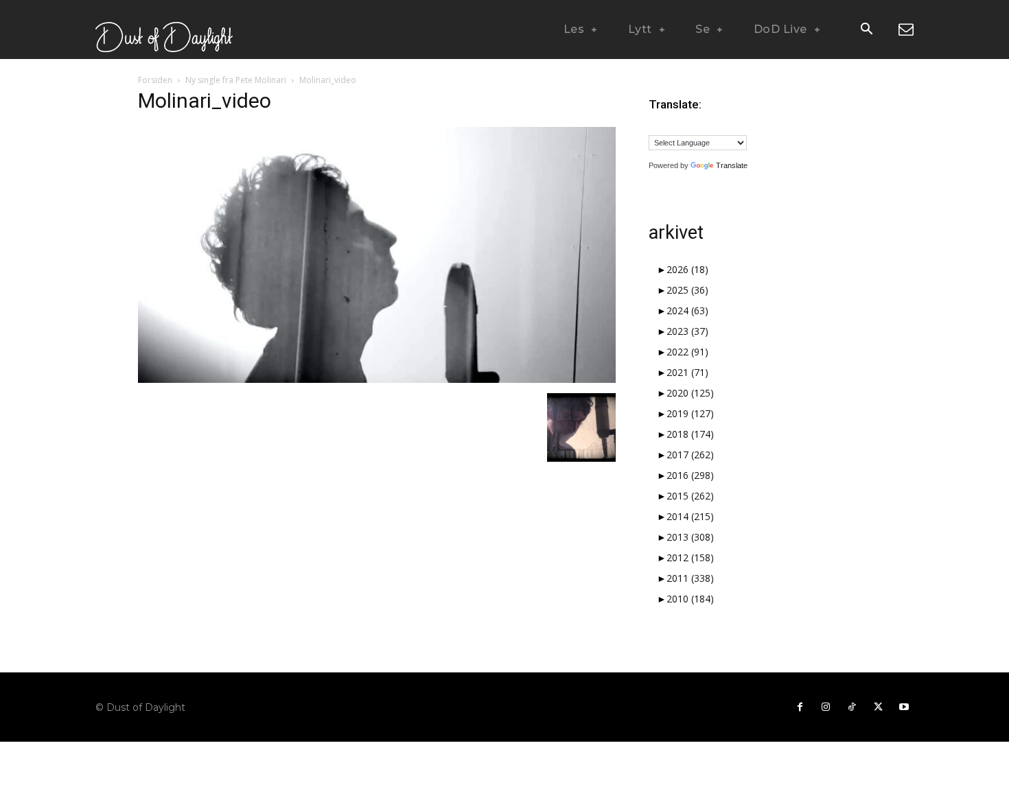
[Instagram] (825, 707)
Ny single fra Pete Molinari (235, 80)
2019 (690, 413)
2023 (687, 331)
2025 (687, 289)
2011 (690, 578)
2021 (687, 372)
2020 (690, 392)
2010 (690, 598)
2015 (690, 495)
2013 (690, 536)
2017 (690, 454)
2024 (687, 310)
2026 (687, 269)
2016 (690, 475)
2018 (690, 433)
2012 (690, 557)
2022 (687, 351)
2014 (690, 516)
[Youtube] (904, 707)
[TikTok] (851, 707)
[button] (866, 30)
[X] (878, 707)
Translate (731, 165)
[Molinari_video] (377, 379)
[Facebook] (799, 707)
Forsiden (155, 80)
